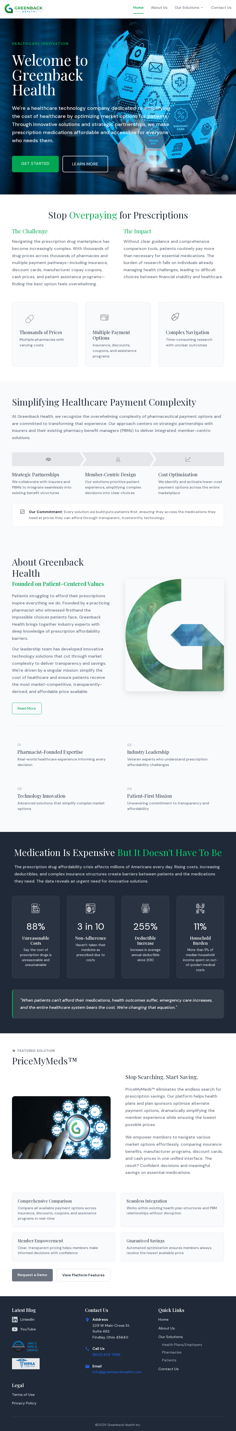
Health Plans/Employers (182, 1344)
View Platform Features (83, 1275)
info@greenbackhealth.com (117, 1371)
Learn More (85, 164)
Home (138, 7)
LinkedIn (27, 1319)
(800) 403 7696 (106, 1354)
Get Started (35, 163)
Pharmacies (172, 1352)
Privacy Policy (24, 1403)
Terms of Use (23, 1394)
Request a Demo (32, 1274)
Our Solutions (187, 7)
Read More (27, 708)
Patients (169, 1360)
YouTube (28, 1329)
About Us (159, 7)
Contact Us (221, 7)
